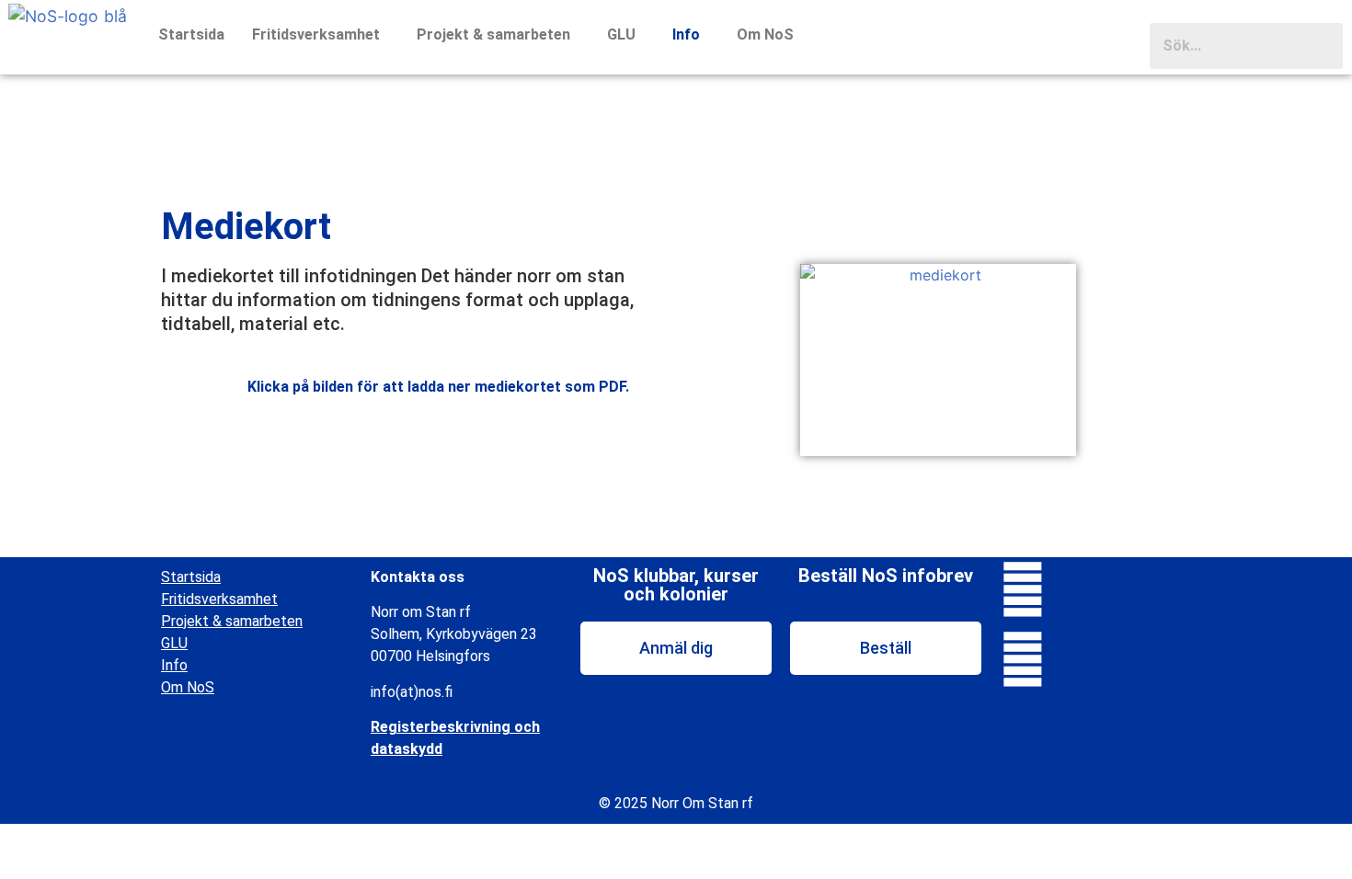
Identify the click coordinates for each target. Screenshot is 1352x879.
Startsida (191, 34)
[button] (320, 35)
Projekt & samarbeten (493, 34)
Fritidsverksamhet (316, 34)
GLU (621, 34)
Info (686, 34)
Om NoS (765, 34)
